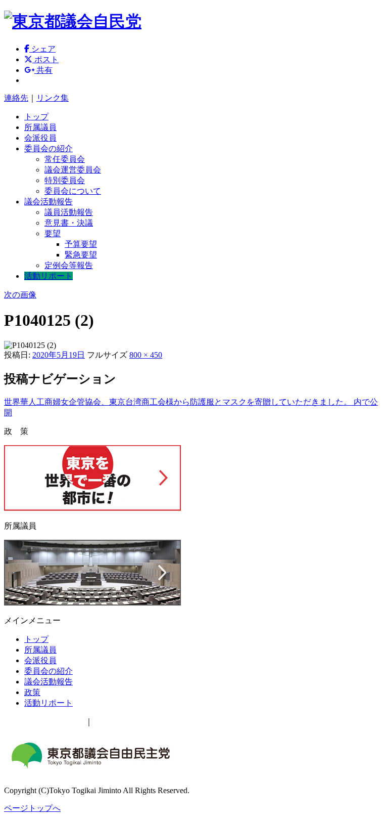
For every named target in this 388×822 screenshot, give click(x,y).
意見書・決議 (68, 223)
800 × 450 (145, 355)
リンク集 (52, 98)
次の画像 (20, 294)
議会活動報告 (48, 201)
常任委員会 (64, 159)
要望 (52, 233)
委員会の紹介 (48, 148)
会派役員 (40, 138)
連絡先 (16, 98)
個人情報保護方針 (125, 721)
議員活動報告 (68, 212)
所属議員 (40, 127)
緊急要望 (81, 254)
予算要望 (81, 244)
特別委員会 (64, 180)
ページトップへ (32, 808)
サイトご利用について (44, 721)
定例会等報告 (68, 265)
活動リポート (48, 276)
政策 (32, 692)
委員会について (72, 191)
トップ (36, 116)
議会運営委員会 (72, 169)
